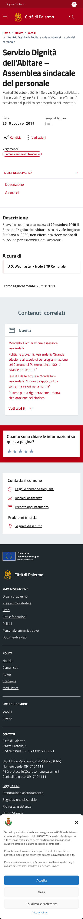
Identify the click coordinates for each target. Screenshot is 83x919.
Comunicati (10, 667)
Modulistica (11, 687)
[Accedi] (74, 4)
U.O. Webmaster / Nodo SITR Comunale (37, 266)
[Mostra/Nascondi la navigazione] (5, 16)
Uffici (6, 609)
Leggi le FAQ (11, 785)
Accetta (41, 880)
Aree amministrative (17, 603)
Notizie (7, 660)
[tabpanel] (41, 372)
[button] (76, 822)
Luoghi (7, 711)
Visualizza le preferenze (41, 903)
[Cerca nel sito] (71, 17)
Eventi (7, 718)
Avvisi (7, 674)
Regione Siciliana (15, 4)
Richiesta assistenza (17, 806)
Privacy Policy (39, 913)
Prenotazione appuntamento (23, 792)
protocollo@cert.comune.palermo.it (34, 771)
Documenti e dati (15, 637)
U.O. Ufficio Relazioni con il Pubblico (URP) (32, 761)
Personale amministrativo (21, 630)
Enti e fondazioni (14, 616)
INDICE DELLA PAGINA (17, 172)
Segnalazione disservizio (20, 799)
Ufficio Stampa (13, 813)
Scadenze (9, 681)
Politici (7, 623)
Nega (41, 892)
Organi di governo (15, 596)
